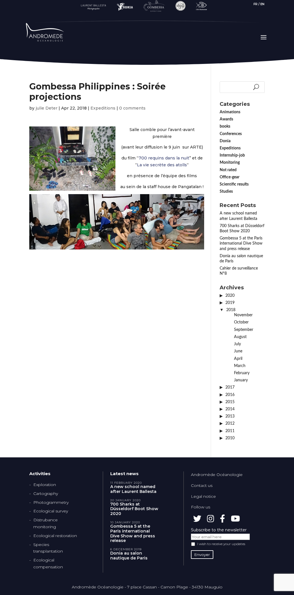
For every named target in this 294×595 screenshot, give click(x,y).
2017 (230, 387)
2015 (230, 402)
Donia (225, 141)
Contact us (201, 485)
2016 (230, 395)
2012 (230, 424)
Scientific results (234, 184)
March (239, 366)
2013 (230, 416)
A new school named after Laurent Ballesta (133, 489)
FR (256, 4)
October (241, 322)
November (243, 315)
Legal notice (203, 496)
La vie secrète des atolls (162, 164)
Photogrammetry (51, 502)
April (238, 359)
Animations (230, 112)
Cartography (45, 493)
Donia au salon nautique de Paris (129, 556)
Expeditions (102, 108)
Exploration (44, 484)
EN (262, 4)
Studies (226, 192)
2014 (230, 409)
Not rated (228, 170)
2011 (230, 431)
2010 (230, 438)
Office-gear (229, 177)
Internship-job (232, 155)
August (240, 337)
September (243, 330)
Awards (226, 119)
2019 (230, 303)
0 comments (132, 108)
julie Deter (46, 108)
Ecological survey (50, 511)
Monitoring (230, 163)
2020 (230, 296)
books (225, 126)
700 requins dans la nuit (164, 158)
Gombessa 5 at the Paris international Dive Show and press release (241, 243)
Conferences (231, 134)
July (237, 344)
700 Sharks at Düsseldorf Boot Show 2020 (134, 509)
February (241, 373)
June (238, 351)
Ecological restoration (55, 535)
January (241, 380)
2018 (230, 310)
